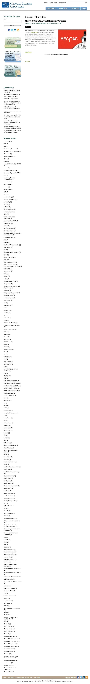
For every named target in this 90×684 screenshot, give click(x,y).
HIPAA (6, 508)
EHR (6, 378)
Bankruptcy (8, 202)
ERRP (6, 408)
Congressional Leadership (12, 293)
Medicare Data (9, 665)
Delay (6, 320)
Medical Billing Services (11, 646)
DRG (6, 359)
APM (6, 192)
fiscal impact (8, 430)
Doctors (7, 346)
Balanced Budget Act (10, 199)
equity (6, 405)
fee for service (9, 423)
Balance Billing (9, 197)
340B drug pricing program (12, 151)
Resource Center (20, 677)
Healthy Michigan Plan (11, 500)
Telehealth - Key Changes (11, 98)
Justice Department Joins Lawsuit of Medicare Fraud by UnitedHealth (12, 122)
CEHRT (7, 242)
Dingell (6, 336)
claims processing (10, 257)
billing (6, 214)
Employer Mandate (10, 395)
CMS (6, 259)
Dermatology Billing (10, 329)
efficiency (7, 375)
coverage (8, 310)
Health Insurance (10, 476)
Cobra (6, 274)
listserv (6, 605)
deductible (7, 317)
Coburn (7, 276)
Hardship (7, 459)
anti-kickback (8, 189)
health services (9, 488)
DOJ (6, 351)
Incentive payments (10, 559)
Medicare (8, 653)
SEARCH (85, 3)
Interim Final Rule (9, 590)
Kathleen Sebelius (10, 595)
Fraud (7, 438)
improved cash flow (10, 554)
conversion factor (9, 297)
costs (6, 307)
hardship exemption (10, 462)
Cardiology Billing (10, 237)
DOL (6, 354)
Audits (6, 194)
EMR (6, 398)
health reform (9, 483)
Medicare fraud (9, 672)
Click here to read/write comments (59, 54)
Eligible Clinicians (9, 393)
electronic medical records (12, 390)
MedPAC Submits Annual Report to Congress (45, 21)
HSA (6, 537)
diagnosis (7, 334)
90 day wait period (10, 156)
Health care (8, 469)
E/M (6, 366)
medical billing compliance (12, 641)
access (6, 168)
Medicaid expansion (10, 636)
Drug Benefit (8, 361)
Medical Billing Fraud (10, 643)
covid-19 (7, 312)
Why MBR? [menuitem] (51, 9)
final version (8, 428)
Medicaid (7, 634)
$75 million (8, 141)
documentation (9, 349)
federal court (8, 418)
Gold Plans (8, 443)
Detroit (6, 331)
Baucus (7, 204)
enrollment (8, 400)
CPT (6, 315)
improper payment (10, 549)
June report (34, 32)
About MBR (29, 677)
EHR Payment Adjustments (12, 383)
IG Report (7, 547)
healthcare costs (9, 493)
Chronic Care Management (12, 252)
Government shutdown (11, 445)
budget (6, 225)
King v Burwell (8, 600)
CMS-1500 (8, 269)
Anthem (7, 187)
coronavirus (8, 300)
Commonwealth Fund (11, 281)
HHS (6, 503)
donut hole (8, 356)
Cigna (6, 255)
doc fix (6, 344)
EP (5, 403)
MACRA (7, 614)
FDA (6, 415)
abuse (6, 158)
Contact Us (62, 2)
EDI (6, 373)
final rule (7, 425)
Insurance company (10, 588)
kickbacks (7, 598)
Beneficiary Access (10, 209)
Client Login (53, 2)
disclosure (7, 339)
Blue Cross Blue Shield (11, 221)
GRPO (6, 454)
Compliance (8, 283)
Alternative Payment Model (12, 173)
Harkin (6, 464)
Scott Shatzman (36, 23)
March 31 (7, 624)
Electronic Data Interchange (12, 385)
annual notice (8, 182)
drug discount (8, 364)
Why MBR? (11, 677)
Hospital (7, 515)
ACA (6, 161)
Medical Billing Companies (12, 638)
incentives (7, 562)
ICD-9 (6, 542)
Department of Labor (10, 322)
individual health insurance (12, 576)
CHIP (6, 250)
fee (5, 420)
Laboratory (8, 603)
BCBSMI (7, 206)
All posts (27, 61)
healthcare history (10, 496)
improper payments (10, 552)
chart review (8, 247)
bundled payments (10, 228)
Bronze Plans (8, 223)
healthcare (8, 491)
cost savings (8, 305)
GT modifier (8, 457)
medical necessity (9, 648)
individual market (9, 579)
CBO (6, 240)
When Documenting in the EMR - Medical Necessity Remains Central (12, 116)
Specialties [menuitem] (75, 9)
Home (46, 2)
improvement (8, 557)
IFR (6, 544)
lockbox (7, 612)
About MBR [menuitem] (63, 9)
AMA (6, 175)
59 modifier (8, 153)
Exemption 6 (8, 410)
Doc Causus (8, 341)
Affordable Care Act (10, 170)
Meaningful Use (9, 626)
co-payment (8, 271)
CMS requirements (10, 262)
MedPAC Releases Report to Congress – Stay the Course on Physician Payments (12, 102)
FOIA (6, 435)
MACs (6, 621)
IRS (6, 593)
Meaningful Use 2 (9, 629)
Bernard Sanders (9, 211)
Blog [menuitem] (84, 9)
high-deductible (9, 505)
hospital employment (10, 518)
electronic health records (11, 388)
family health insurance (11, 413)
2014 (6, 144)
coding (6, 278)
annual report (8, 184)
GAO (6, 440)
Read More (28, 52)
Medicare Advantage (10, 660)
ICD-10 (7, 539)
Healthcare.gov (9, 498)
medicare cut (8, 662)
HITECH (7, 510)
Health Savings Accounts (11, 486)
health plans (8, 481)
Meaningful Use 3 (9, 631)
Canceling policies (10, 230)
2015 (6, 146)
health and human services (12, 467)
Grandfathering (9, 448)
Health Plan (8, 478)
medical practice (9, 651)
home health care (9, 513)
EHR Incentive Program (11, 380)
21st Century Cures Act (11, 149)
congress (7, 290)
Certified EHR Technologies (12, 245)
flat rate (7, 433)
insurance (7, 585)
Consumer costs (9, 295)
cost (6, 302)
